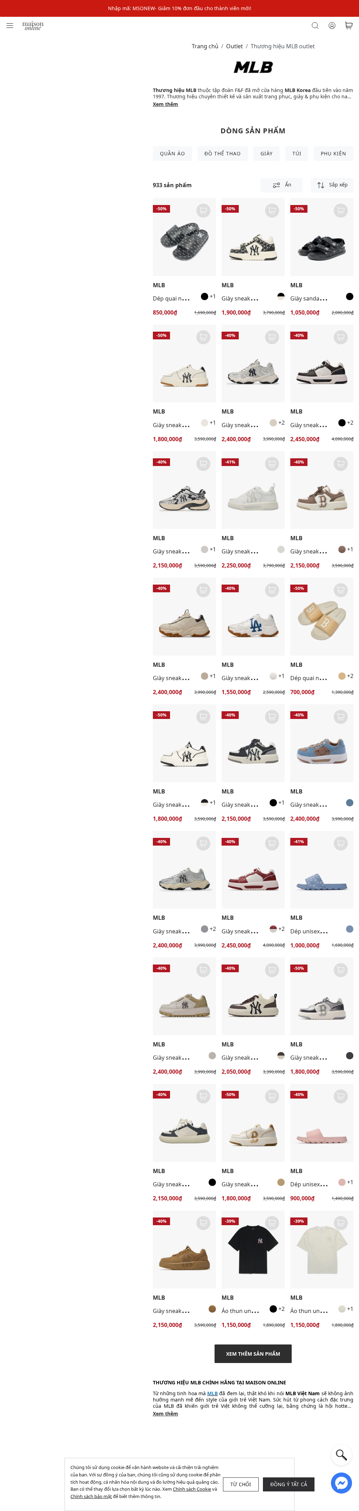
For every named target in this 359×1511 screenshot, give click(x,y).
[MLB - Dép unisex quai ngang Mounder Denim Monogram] (321, 870)
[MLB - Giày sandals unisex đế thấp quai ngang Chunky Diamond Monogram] (321, 237)
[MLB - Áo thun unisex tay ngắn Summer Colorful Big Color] (253, 1249)
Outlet (234, 46)
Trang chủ (205, 46)
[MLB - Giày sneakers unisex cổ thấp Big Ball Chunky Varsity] (253, 617)
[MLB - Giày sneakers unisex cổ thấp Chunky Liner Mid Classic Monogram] (253, 237)
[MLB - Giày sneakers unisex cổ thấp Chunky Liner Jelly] (253, 490)
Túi (297, 153)
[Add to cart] (203, 211)
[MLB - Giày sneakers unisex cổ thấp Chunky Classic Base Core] (253, 997)
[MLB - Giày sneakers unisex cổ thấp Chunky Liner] (184, 364)
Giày (266, 153)
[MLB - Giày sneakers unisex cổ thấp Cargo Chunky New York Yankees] (253, 364)
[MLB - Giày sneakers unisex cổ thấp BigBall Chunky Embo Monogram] (184, 617)
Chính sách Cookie (192, 1489)
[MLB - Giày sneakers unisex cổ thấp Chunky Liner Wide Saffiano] (184, 997)
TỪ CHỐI (240, 1484)
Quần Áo (172, 153)
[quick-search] (341, 1455)
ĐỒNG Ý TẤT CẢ (288, 1484)
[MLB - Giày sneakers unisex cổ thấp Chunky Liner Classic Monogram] (321, 364)
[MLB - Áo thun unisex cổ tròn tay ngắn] (321, 1249)
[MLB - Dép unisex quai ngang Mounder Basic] (321, 1123)
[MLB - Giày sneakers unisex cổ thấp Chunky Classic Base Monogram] (184, 1123)
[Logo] (32, 25)
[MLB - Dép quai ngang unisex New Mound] (321, 617)
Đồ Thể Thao (222, 153)
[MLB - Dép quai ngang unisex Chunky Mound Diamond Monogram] (184, 237)
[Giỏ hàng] (349, 25)
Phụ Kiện (333, 153)
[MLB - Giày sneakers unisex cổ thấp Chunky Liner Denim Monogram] (321, 743)
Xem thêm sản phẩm (253, 1353)
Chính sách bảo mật (91, 1496)
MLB (159, 285)
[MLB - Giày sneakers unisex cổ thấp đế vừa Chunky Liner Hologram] (321, 997)
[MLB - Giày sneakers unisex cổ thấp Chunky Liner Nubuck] (184, 1249)
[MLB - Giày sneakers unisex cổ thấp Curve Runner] (184, 490)
